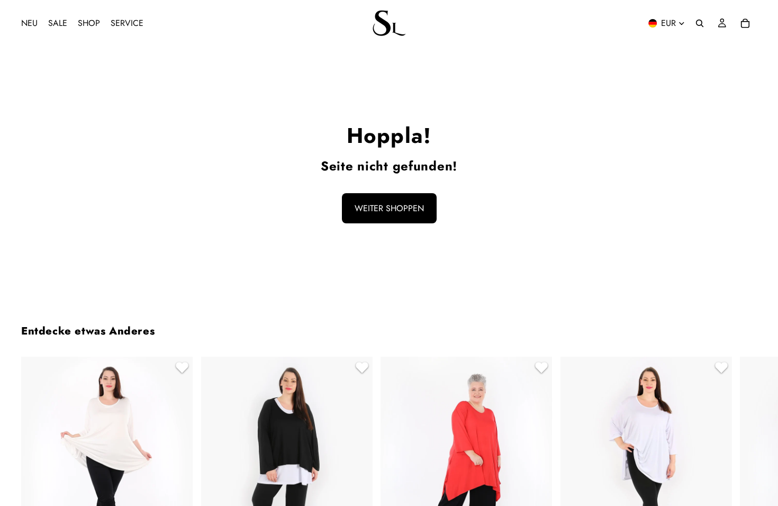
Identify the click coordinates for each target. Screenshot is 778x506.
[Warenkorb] (745, 23)
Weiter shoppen (389, 208)
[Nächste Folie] (744, 492)
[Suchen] (699, 23)
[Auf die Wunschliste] (180, 368)
